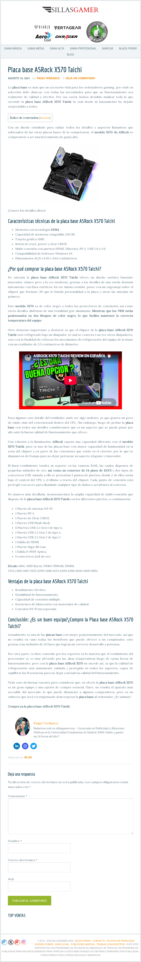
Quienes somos (44, 944)
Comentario (17, 796)
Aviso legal (62, 944)
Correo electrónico (22, 860)
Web (11, 879)
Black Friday (83, 940)
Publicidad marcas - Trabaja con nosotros (98, 944)
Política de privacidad (120, 940)
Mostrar (44, 117)
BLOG (28, 757)
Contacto (99, 940)
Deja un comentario (80, 78)
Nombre (15, 841)
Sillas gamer (70, 10)
